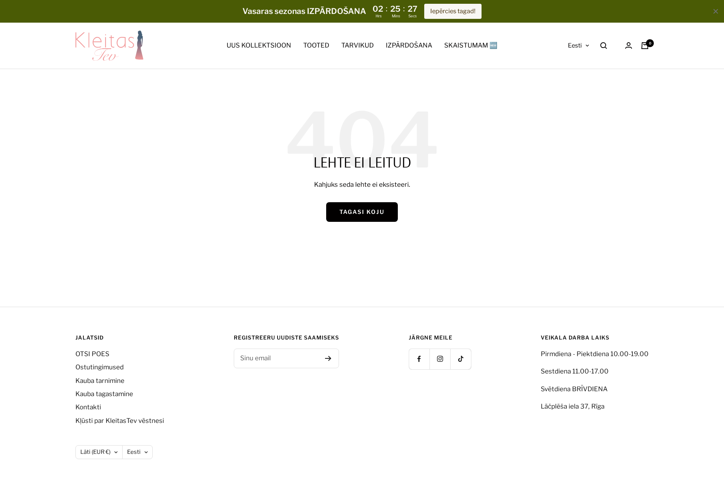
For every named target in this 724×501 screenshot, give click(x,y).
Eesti (575, 45)
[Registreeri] (328, 358)
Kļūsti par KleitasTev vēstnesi (119, 420)
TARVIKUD (357, 45)
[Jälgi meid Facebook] (419, 359)
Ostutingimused (99, 367)
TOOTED (316, 45)
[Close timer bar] (715, 11)
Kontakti (88, 407)
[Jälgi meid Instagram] (439, 359)
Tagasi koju (362, 212)
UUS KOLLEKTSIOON (259, 45)
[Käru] (645, 45)
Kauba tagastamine (104, 394)
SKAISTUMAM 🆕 (470, 45)
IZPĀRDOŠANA (409, 45)
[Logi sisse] (628, 45)
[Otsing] (603, 45)
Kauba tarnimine (99, 380)
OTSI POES (92, 354)
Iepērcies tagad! (453, 11)
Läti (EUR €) (95, 452)
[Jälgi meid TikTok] (460, 359)
